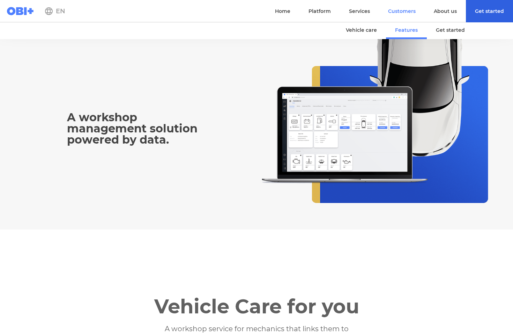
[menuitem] (489, 11)
